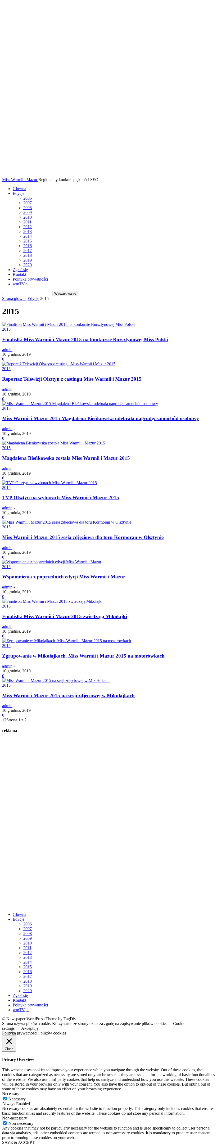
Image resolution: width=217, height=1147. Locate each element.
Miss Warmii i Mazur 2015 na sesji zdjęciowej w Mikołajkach (68, 695)
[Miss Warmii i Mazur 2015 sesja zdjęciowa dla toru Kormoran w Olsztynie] (66, 522)
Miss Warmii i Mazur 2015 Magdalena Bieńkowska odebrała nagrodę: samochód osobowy (100, 418)
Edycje (18, 193)
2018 (27, 255)
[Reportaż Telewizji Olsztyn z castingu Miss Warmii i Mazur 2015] (58, 364)
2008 (27, 207)
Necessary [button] (10, 1093)
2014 (27, 236)
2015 (27, 241)
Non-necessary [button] (14, 1118)
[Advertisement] (42, 827)
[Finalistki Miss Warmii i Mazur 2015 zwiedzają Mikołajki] (52, 601)
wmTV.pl (21, 284)
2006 (27, 198)
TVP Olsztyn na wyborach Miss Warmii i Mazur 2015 (60, 497)
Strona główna (14, 298)
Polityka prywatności (30, 279)
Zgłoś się (20, 269)
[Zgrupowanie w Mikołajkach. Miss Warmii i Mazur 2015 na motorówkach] (66, 640)
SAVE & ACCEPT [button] (18, 1142)
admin (7, 349)
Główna (19, 188)
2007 (27, 203)
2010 (27, 217)
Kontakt (19, 274)
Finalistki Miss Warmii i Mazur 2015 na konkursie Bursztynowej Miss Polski (85, 339)
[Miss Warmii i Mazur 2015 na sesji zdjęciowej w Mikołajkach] (56, 680)
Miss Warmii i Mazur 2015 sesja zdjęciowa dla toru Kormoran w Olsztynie (83, 537)
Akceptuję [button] (29, 1028)
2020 (27, 265)
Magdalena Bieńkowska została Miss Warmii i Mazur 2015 (66, 458)
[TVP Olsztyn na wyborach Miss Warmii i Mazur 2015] (49, 482)
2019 (27, 260)
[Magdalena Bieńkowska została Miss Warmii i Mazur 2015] (53, 443)
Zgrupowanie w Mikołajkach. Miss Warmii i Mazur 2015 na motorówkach (83, 656)
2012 (27, 226)
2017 (27, 250)
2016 (27, 246)
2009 (27, 212)
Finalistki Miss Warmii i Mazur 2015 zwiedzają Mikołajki (64, 616)
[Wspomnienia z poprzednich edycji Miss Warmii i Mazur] (51, 562)
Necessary (17, 1099)
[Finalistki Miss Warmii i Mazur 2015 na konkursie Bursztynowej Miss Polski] (68, 324)
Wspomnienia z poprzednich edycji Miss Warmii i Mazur (63, 576)
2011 (27, 222)
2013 (27, 231)
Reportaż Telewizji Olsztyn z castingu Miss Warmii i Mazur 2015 (72, 379)
